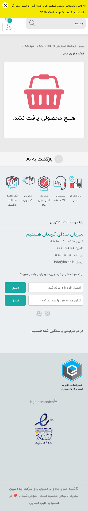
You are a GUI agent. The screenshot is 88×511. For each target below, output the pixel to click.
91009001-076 (66, 248)
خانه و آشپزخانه (34, 45)
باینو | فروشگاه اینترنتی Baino (65, 45)
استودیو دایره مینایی (44, 503)
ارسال (15, 287)
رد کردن (5, 5)
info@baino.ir (64, 262)
